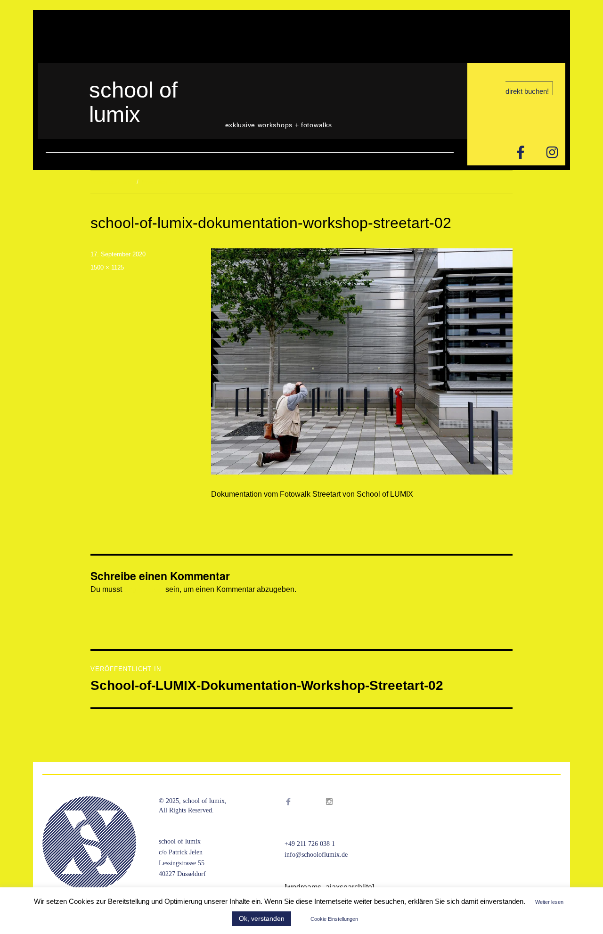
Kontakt (143, 36)
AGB (226, 36)
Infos (80, 36)
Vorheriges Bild (110, 182)
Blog (51, 36)
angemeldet (143, 589)
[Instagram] (552, 152)
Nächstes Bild (161, 182)
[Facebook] (298, 813)
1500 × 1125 (107, 267)
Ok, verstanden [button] (262, 918)
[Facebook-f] (520, 152)
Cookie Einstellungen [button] (334, 919)
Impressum (187, 36)
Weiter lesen (549, 902)
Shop (110, 36)
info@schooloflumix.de (316, 854)
